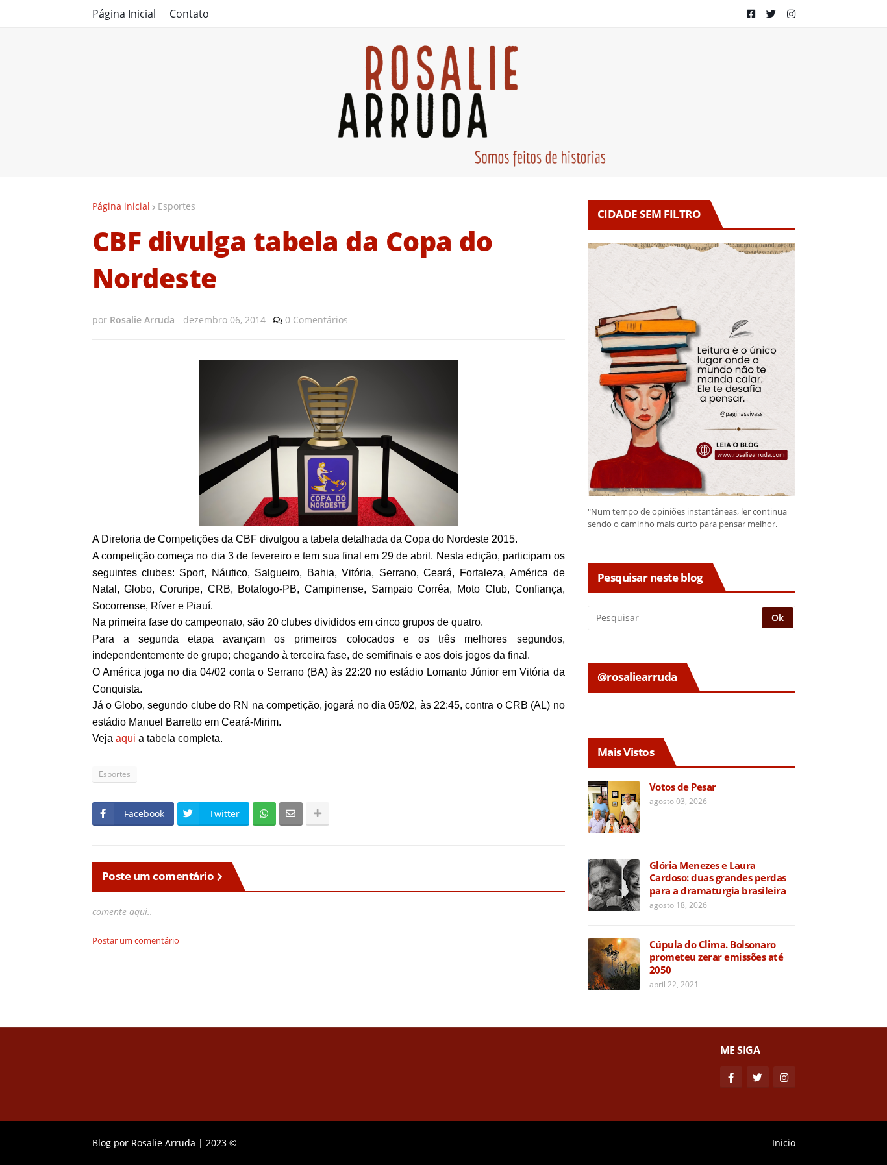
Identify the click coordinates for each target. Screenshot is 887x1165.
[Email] (291, 814)
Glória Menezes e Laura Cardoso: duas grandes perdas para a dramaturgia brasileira (717, 878)
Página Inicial (124, 13)
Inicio (783, 1142)
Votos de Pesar (682, 787)
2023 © (221, 1142)
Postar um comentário (135, 940)
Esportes (176, 206)
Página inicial (121, 206)
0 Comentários (316, 319)
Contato (189, 13)
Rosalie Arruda (163, 1142)
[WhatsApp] (264, 814)
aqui (126, 738)
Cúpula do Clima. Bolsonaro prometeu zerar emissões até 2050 (716, 957)
